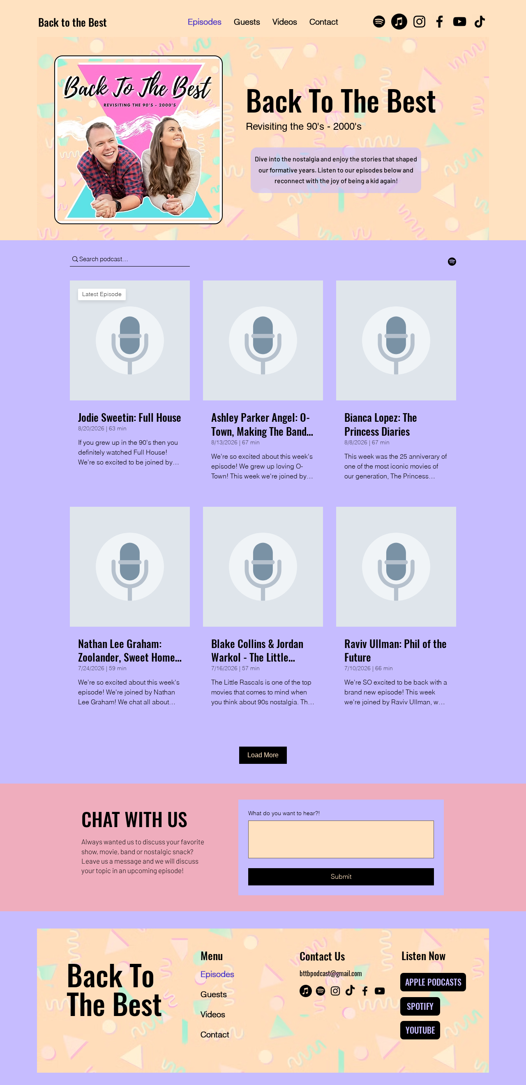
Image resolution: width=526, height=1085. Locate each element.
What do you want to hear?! (284, 813)
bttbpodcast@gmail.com (331, 973)
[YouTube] (460, 22)
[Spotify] (379, 22)
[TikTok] (480, 22)
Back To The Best (114, 988)
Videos (213, 1014)
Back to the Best (72, 22)
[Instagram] (419, 22)
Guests (214, 994)
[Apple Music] (399, 22)
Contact (215, 1034)
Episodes (217, 974)
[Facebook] (439, 22)
